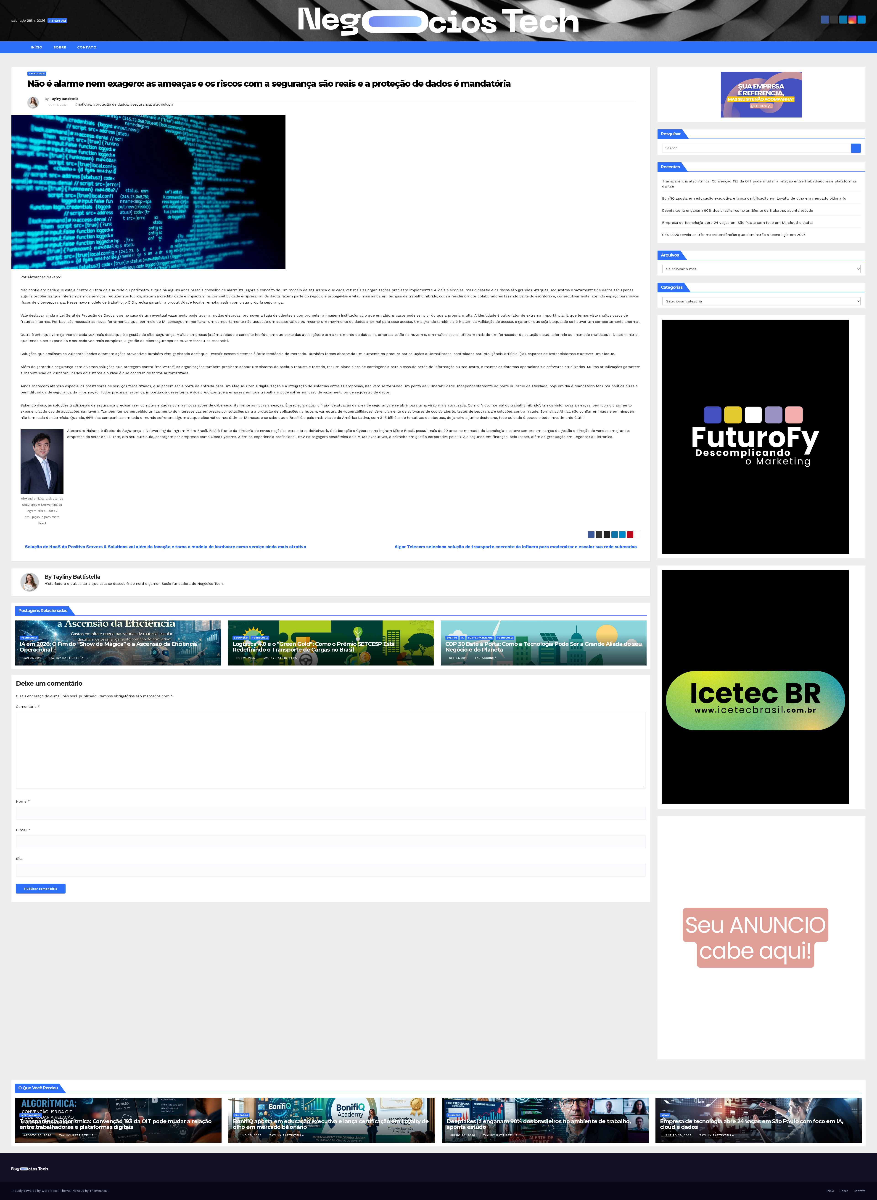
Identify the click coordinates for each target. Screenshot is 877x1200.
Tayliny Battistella (64, 99)
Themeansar (99, 1190)
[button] (864, 47)
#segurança (140, 104)
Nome (23, 801)
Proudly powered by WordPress (34, 1190)
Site (19, 858)
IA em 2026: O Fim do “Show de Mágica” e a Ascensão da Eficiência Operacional (108, 647)
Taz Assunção (487, 658)
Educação (241, 637)
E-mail (23, 830)
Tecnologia (37, 73)
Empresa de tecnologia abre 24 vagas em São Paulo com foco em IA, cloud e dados (738, 222)
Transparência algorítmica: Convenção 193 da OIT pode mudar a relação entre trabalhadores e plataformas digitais (115, 1124)
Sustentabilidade (480, 637)
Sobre (59, 47)
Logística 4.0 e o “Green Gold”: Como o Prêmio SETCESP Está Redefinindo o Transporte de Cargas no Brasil (313, 647)
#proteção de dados (110, 104)
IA (462, 637)
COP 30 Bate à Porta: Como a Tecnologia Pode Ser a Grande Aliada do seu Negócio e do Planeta (543, 647)
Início (36, 47)
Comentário (28, 706)
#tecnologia (163, 104)
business (454, 1115)
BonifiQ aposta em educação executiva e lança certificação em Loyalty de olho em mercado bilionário (754, 198)
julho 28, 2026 (250, 1135)
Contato (86, 47)
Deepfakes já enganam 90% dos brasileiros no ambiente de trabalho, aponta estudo (737, 210)
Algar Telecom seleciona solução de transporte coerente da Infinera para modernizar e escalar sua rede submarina (516, 546)
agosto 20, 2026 (38, 1135)
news (665, 1115)
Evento (452, 637)
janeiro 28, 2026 (678, 1135)
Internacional (31, 1115)
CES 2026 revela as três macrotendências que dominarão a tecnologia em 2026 (734, 235)
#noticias (83, 104)
